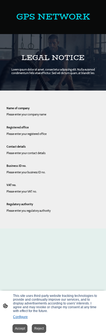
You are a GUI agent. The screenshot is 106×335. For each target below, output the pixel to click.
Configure (20, 317)
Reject (39, 328)
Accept (20, 328)
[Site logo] (53, 27)
